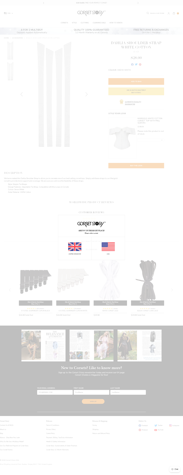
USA (108, 254)
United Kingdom (75, 254)
